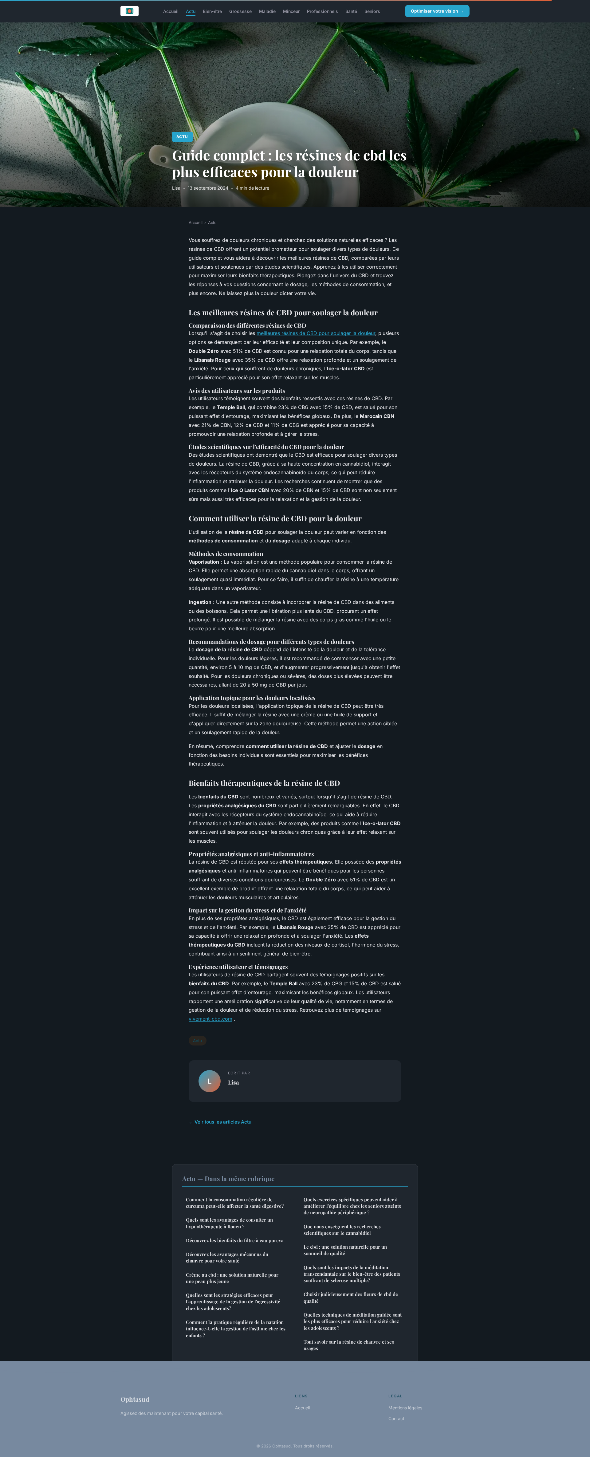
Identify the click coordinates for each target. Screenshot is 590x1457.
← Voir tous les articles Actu (220, 1122)
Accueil (171, 11)
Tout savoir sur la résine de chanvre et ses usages (349, 1345)
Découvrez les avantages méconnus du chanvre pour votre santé (227, 1257)
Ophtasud (134, 1399)
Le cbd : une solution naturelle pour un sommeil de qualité (345, 1250)
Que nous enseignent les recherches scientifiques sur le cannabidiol (342, 1229)
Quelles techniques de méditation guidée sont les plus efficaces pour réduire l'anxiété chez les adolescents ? (353, 1321)
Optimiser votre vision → (437, 11)
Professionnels (322, 11)
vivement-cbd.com (210, 1019)
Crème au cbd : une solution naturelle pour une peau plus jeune (232, 1278)
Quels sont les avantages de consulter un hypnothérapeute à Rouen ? (229, 1223)
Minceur (291, 11)
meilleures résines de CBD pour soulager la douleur (316, 333)
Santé (351, 11)
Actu (190, 11)
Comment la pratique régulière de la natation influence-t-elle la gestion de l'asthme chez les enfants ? (235, 1328)
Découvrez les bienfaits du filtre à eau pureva (235, 1240)
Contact (396, 1418)
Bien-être (212, 11)
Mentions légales (405, 1407)
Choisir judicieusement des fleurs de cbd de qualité (351, 1297)
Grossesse (240, 11)
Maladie (267, 11)
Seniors (372, 11)
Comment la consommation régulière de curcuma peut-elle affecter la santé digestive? (235, 1202)
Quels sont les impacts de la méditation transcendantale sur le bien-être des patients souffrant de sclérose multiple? (352, 1274)
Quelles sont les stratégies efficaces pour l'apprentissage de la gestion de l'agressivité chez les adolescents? (233, 1301)
